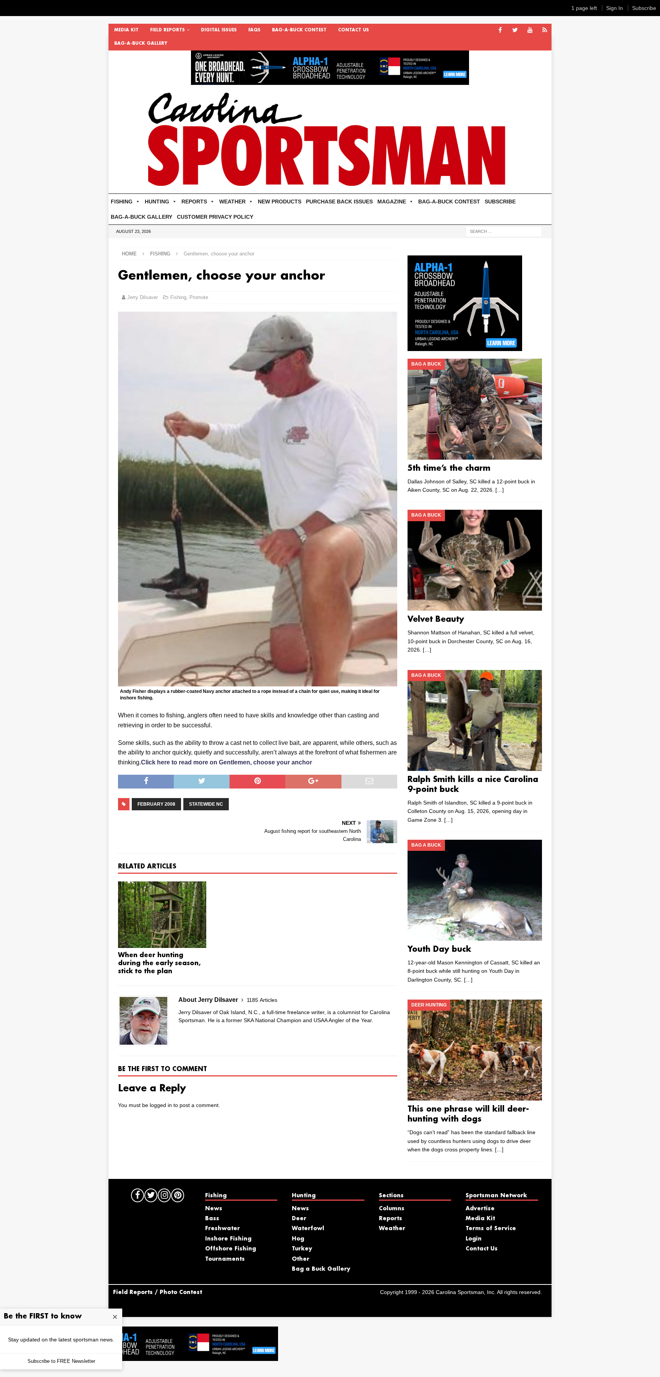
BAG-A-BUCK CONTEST (299, 30)
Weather (392, 1229)
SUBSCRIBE (500, 201)
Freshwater (222, 1229)
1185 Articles (262, 1000)
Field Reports (167, 30)
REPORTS (194, 201)
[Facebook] (500, 30)
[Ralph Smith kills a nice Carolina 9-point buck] (475, 720)
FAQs (254, 30)
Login (474, 1239)
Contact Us (353, 30)
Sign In (614, 8)
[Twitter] (515, 30)
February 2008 (156, 804)
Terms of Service (491, 1229)
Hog (298, 1239)
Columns (391, 1209)
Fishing (178, 297)
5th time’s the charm (449, 468)
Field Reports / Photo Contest (157, 1292)
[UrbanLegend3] (465, 346)
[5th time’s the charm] (475, 409)
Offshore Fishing (230, 1249)
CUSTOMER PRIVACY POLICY (215, 217)
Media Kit (126, 30)
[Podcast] (545, 30)
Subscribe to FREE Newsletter (61, 1361)
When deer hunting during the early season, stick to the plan (159, 963)
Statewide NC (206, 804)
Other (300, 1259)
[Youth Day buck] (475, 890)
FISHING (122, 201)
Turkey (302, 1249)
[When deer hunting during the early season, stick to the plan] (162, 914)
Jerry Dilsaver (142, 297)
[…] (499, 490)
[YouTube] (530, 30)
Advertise (480, 1209)
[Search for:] (504, 231)
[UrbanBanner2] (330, 81)
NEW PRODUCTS (279, 201)
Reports (390, 1219)
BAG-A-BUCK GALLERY (140, 43)
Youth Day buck (439, 949)
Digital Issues (219, 30)
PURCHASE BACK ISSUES (339, 201)
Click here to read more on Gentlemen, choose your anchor (226, 762)
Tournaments (225, 1259)
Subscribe (644, 8)
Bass (212, 1219)
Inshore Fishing (228, 1239)
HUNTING (157, 201)
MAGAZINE (391, 201)
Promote (198, 297)
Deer (299, 1219)
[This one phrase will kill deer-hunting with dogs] (475, 1050)
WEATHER (232, 201)
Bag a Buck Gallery (321, 1269)
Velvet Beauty (436, 619)
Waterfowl (308, 1229)
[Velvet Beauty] (475, 560)
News (213, 1209)
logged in (161, 1105)
